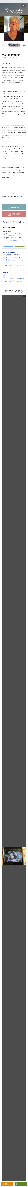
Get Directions (8, 245)
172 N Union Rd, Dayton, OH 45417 (15, 278)
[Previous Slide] (3, 855)
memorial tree (21, 194)
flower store (19, 196)
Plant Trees (19, 245)
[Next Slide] (24, 855)
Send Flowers (19, 281)
